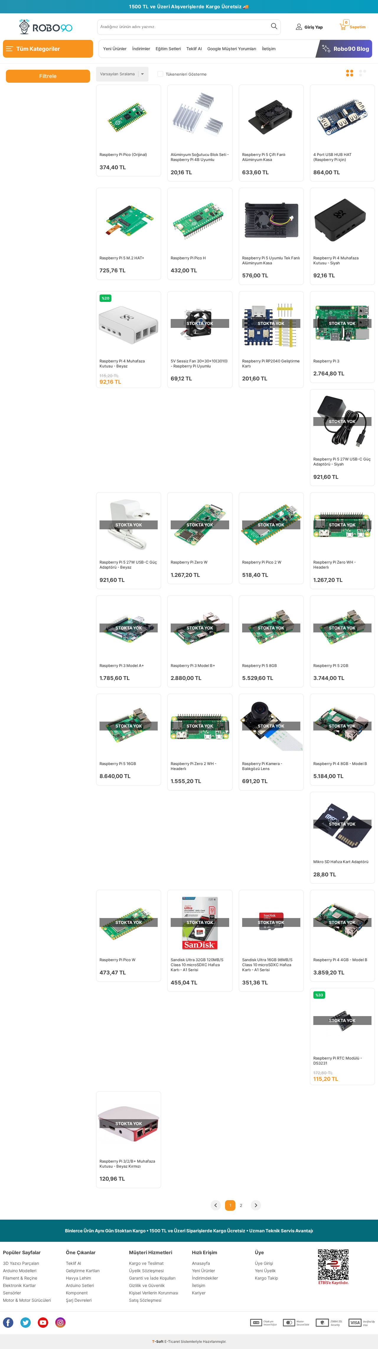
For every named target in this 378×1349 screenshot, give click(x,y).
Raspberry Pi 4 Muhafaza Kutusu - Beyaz (122, 363)
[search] (273, 27)
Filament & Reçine (20, 1277)
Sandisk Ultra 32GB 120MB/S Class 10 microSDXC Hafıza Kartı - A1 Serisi (197, 964)
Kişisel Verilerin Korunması (153, 1292)
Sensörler (12, 1292)
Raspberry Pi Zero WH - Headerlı (334, 564)
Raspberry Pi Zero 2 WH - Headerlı (193, 766)
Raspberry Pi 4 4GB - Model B (340, 959)
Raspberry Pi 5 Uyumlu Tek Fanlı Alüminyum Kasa (271, 260)
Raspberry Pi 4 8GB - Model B (340, 763)
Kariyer (199, 1292)
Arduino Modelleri (19, 1270)
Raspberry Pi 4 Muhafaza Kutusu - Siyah (336, 260)
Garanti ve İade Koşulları (152, 1277)
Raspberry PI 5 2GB (330, 665)
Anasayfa (201, 1263)
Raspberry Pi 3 (326, 361)
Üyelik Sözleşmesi (146, 1270)
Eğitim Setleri (168, 49)
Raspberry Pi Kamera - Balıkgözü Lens (262, 766)
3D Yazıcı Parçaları (21, 1263)
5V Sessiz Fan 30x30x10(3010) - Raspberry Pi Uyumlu (199, 363)
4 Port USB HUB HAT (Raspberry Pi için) (332, 157)
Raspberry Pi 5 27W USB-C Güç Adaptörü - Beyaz (128, 564)
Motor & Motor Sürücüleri (27, 1300)
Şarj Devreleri (79, 1300)
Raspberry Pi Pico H (188, 258)
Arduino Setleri (80, 1285)
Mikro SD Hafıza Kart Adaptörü (341, 861)
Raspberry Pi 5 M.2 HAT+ (122, 258)
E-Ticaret (172, 1341)
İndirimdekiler (205, 1277)
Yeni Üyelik (265, 1270)
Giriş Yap (313, 27)
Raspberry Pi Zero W (189, 562)
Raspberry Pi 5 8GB (259, 665)
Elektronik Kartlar (19, 1285)
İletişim (269, 49)
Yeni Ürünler (114, 49)
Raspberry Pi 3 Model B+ (193, 665)
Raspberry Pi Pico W (118, 959)
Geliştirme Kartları (83, 1270)
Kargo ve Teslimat (146, 1263)
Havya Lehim (78, 1277)
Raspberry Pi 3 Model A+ (122, 665)
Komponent (77, 1292)
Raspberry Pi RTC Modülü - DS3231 (337, 1060)
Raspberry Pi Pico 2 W (261, 562)
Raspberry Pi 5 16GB (118, 763)
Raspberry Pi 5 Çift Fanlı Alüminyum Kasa (263, 157)
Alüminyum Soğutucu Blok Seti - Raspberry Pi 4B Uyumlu (200, 157)
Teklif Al (194, 49)
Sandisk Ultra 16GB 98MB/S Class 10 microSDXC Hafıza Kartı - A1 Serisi (267, 964)
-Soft (158, 1341)
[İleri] (255, 1205)
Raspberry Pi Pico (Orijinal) (123, 154)
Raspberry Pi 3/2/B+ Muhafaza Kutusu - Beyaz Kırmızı (127, 1164)
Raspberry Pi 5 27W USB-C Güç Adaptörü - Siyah (342, 461)
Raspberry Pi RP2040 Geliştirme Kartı (271, 363)
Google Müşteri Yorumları (231, 49)
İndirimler (141, 49)
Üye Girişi (264, 1263)
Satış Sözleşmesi (145, 1300)
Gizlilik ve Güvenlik (147, 1285)
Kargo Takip (266, 1277)
